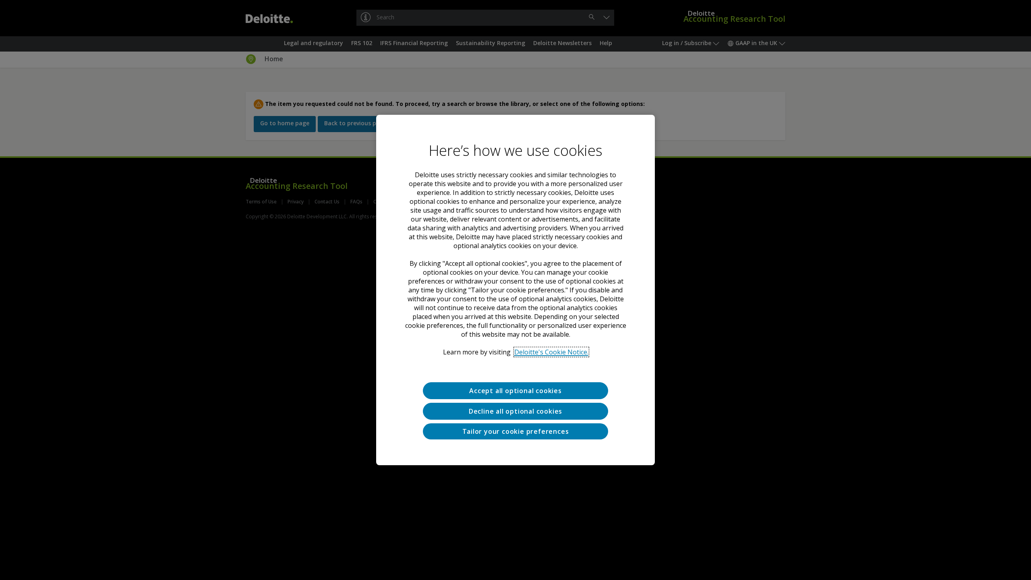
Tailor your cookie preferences (515, 431)
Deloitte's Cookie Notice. (551, 352)
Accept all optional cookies (515, 390)
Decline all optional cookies (515, 411)
